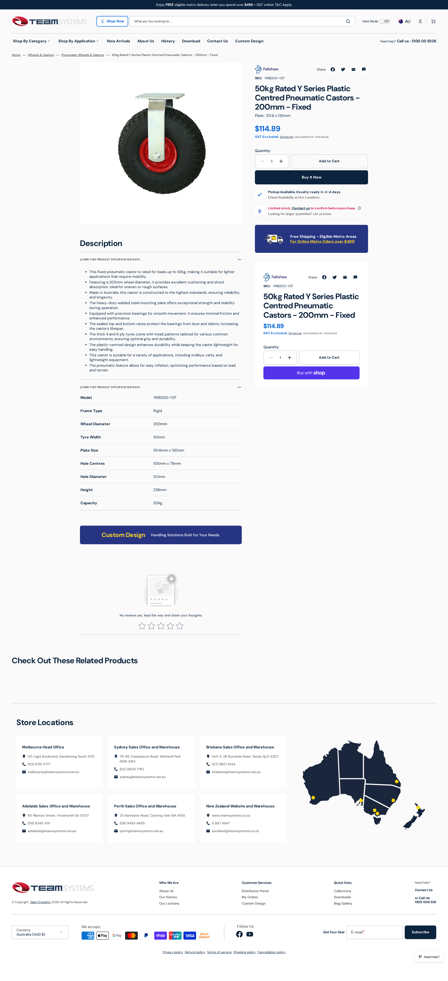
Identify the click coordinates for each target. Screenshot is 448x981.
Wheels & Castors (41, 55)
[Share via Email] (353, 69)
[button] (420, 21)
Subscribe (420, 932)
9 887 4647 (221, 823)
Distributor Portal (255, 891)
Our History (168, 897)
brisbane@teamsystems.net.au (236, 772)
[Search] (349, 21)
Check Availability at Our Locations (293, 197)
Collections (342, 891)
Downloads (342, 897)
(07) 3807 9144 (223, 764)
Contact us (301, 208)
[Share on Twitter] (343, 69)
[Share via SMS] (364, 69)
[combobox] (242, 21)
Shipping (286, 137)
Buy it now (311, 177)
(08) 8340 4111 (39, 823)
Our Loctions (169, 903)
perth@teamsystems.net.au (141, 831)
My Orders (250, 897)
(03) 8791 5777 (39, 764)
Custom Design (254, 903)
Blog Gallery (343, 903)
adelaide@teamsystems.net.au (52, 831)
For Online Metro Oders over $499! (322, 241)
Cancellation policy (271, 952)
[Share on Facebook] (333, 69)
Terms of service (219, 952)
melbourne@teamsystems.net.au (53, 772)
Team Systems (40, 902)
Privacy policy (173, 952)
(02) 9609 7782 (132, 769)
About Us (166, 891)
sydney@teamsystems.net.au (143, 777)
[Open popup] (359, 208)
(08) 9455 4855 (132, 823)
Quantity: (263, 150)
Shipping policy (245, 952)
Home (16, 55)
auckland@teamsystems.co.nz (235, 831)
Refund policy (195, 952)
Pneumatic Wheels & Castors (83, 55)
